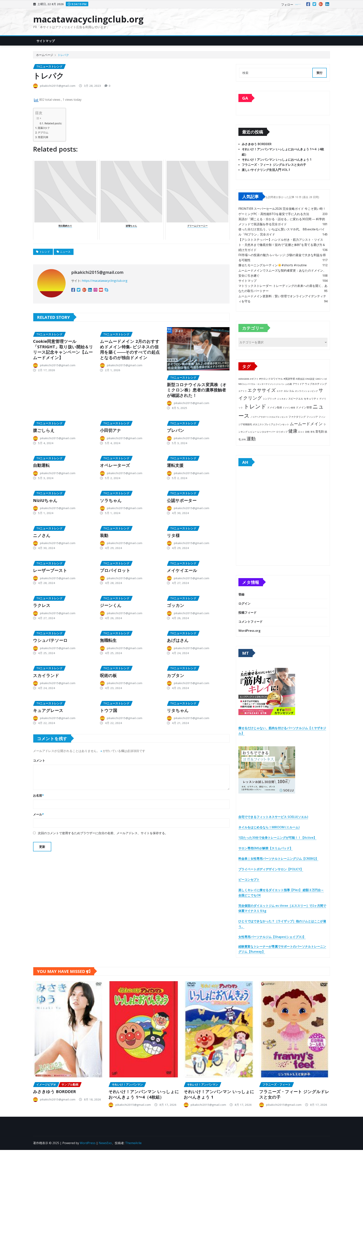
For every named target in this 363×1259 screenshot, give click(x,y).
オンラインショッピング (306, 390)
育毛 (312, 432)
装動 (104, 535)
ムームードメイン (306, 423)
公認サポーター (182, 500)
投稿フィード (247, 612)
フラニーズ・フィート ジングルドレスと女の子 (274, 165)
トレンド (44, 251)
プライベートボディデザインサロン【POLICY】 (270, 869)
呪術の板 (108, 675)
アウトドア (298, 384)
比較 (307, 431)
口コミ (301, 431)
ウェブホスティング (316, 384)
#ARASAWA (243, 378)
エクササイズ (261, 390)
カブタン (175, 675)
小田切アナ (110, 430)
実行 (319, 73)
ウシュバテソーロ (50, 640)
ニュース (65, 251)
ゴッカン (175, 605)
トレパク (63, 55)
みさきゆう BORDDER (256, 144)
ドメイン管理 (304, 407)
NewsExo (105, 1143)
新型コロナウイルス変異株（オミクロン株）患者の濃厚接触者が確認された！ (197, 390)
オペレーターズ (115, 465)
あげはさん (178, 640)
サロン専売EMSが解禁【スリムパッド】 (265, 848)
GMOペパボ (321, 378)
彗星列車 (43, 137)
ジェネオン (282, 398)
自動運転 (41, 465)
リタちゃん (178, 710)
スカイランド (46, 675)
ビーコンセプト (249, 879)
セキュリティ (311, 398)
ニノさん (41, 535)
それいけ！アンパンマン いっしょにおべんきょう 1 (277, 159)
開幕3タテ (44, 128)
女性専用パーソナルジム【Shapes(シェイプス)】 (272, 937)
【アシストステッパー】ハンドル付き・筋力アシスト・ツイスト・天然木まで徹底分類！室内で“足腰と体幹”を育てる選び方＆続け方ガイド (281, 245)
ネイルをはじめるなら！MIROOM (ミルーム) (269, 827)
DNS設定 (310, 378)
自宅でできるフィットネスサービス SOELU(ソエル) (273, 817)
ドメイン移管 (289, 407)
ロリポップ (282, 431)
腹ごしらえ (44, 430)
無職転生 (108, 640)
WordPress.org (249, 631)
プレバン (175, 430)
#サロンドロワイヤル (271, 378)
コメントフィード (250, 621)
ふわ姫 (288, 384)
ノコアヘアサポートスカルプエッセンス (269, 416)
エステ (280, 390)
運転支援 (175, 465)
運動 (251, 438)
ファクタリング (297, 416)
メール (38, 814)
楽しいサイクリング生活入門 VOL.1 (266, 170)
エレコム (289, 391)
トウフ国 (108, 710)
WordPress (87, 1143)
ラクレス (41, 605)
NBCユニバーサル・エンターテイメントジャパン (261, 384)
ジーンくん (111, 605)
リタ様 (173, 535)
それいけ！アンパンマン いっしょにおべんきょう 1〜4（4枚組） (144, 1094)
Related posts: (53, 123)
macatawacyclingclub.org (88, 19)
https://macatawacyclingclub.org (104, 281)
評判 (244, 439)
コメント (39, 760)
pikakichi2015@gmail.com (57, 85)
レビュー (252, 431)
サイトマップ (45, 41)
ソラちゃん (111, 500)
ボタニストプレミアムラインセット (271, 424)
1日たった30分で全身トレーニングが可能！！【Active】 (277, 837)
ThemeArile (133, 1143)
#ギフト (254, 378)
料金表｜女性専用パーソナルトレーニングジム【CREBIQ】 (278, 858)
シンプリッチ (269, 398)
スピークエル (295, 398)
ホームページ (44, 55)
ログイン (244, 603)
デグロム (43, 132)
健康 (292, 431)
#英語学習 (289, 378)
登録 (241, 594)
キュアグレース (48, 710)
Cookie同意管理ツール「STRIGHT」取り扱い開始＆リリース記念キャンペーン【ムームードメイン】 (63, 349)
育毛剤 (319, 431)
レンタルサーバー (266, 431)
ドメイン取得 (274, 407)
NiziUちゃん (45, 500)
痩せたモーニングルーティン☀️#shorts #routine (272, 265)
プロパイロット (115, 570)
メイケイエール (182, 570)
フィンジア (312, 416)
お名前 (38, 795)
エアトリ (242, 390)
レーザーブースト (50, 570)
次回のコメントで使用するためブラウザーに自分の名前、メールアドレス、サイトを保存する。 (103, 833)
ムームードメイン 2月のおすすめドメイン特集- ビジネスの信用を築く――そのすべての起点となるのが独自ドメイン (130, 349)
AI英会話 (300, 378)
